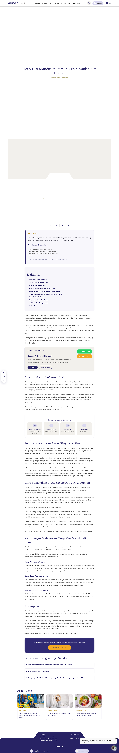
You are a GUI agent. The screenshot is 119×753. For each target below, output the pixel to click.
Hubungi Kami (76, 3)
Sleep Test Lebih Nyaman (37, 297)
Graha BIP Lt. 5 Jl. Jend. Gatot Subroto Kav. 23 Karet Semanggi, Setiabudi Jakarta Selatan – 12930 (49, 738)
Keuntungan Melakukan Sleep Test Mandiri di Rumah (45, 294)
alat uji (86, 613)
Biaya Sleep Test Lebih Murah (38, 300)
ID (107, 3)
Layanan (57, 3)
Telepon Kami (84, 356)
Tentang (44, 3)
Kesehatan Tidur (56, 77)
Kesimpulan (32, 306)
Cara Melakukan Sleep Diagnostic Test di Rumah (44, 291)
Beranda (37, 3)
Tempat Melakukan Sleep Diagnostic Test (42, 288)
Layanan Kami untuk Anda (37, 285)
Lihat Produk (32, 367)
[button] (50, 225)
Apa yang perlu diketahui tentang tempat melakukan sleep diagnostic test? (55, 678)
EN (110, 3)
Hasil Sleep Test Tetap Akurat (38, 303)
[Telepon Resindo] (89, 3)
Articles (63, 3)
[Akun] (3, 380)
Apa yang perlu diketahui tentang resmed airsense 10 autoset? (50, 665)
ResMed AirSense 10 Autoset (38, 279)
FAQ (69, 3)
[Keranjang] (3, 376)
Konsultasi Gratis (45, 367)
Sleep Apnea (65, 77)
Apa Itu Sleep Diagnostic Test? (38, 282)
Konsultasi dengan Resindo (59, 648)
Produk (51, 3)
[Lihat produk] (3, 372)
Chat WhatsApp (85, 351)
